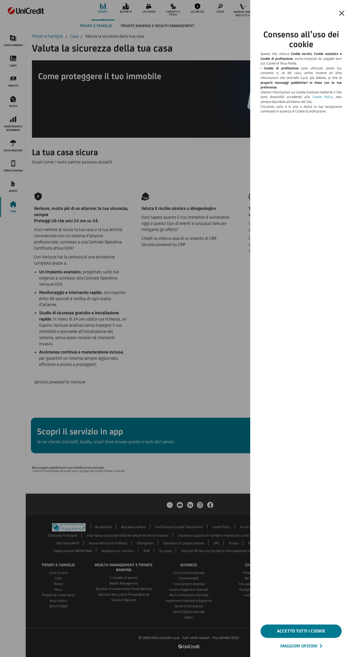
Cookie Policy (323, 97)
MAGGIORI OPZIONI (298, 646)
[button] (342, 13)
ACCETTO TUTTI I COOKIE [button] (301, 631)
